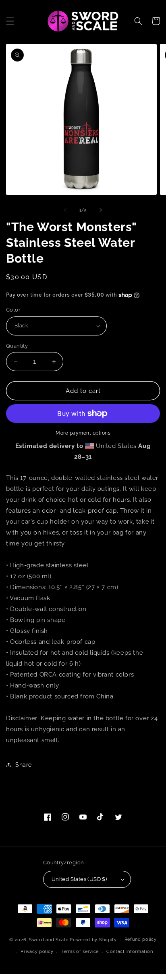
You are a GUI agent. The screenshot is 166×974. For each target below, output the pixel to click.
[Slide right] (101, 210)
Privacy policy (37, 951)
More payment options (83, 433)
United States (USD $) (79, 879)
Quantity (17, 346)
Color (13, 310)
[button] (10, 21)
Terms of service (80, 951)
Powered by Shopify (93, 939)
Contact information (129, 951)
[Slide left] (65, 210)
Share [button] (23, 765)
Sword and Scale (48, 939)
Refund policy (140, 939)
